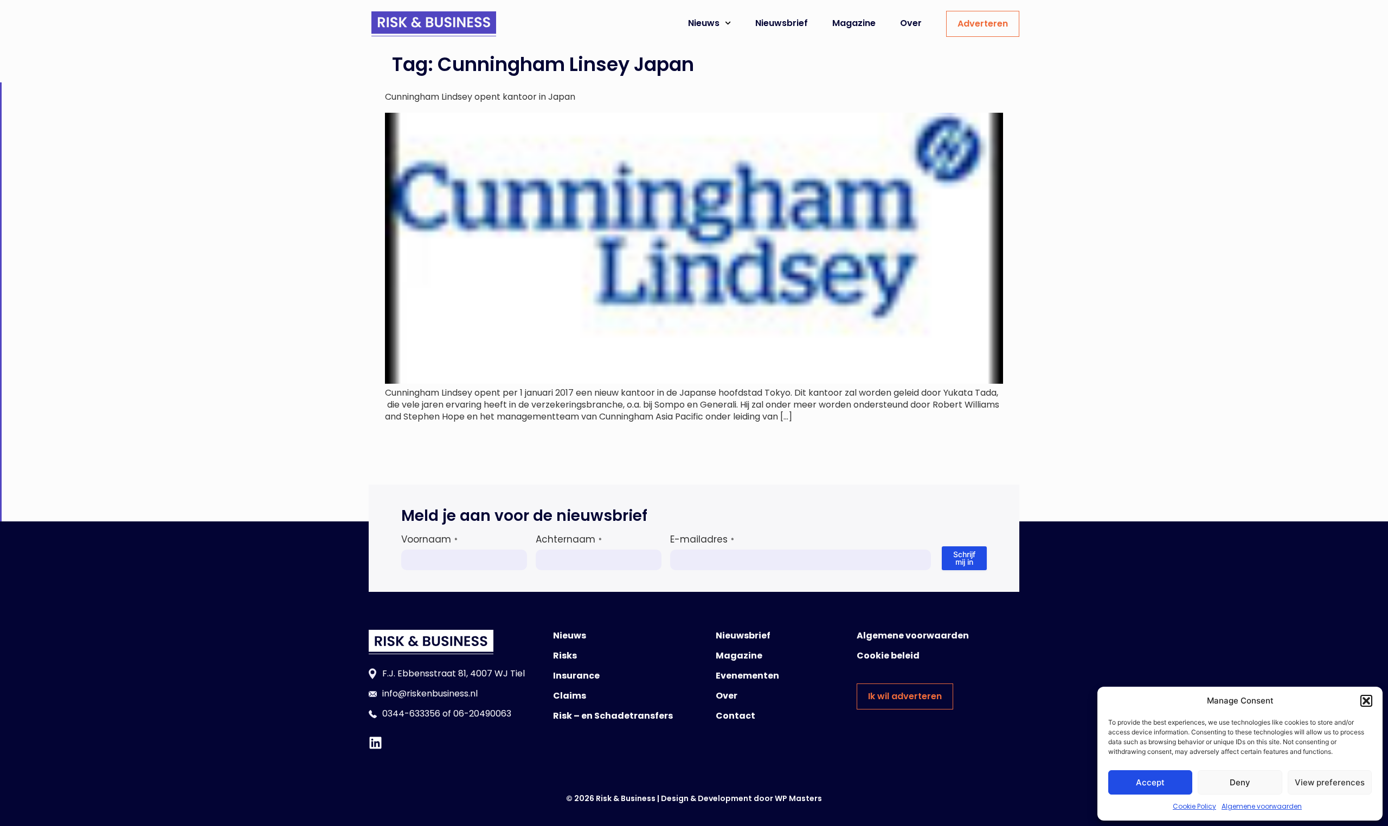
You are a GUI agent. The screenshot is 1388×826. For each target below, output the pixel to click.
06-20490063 (482, 713)
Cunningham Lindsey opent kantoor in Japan (480, 97)
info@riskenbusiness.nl (430, 693)
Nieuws (703, 23)
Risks (565, 655)
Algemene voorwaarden (1262, 806)
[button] (1366, 700)
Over (911, 23)
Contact (735, 715)
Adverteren (983, 23)
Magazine (854, 23)
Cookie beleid (888, 655)
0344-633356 (411, 713)
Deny (1240, 782)
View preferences (1330, 782)
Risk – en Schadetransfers (613, 715)
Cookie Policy (1194, 806)
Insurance (576, 675)
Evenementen (747, 675)
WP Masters (798, 798)
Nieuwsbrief (781, 23)
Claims (569, 695)
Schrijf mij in (964, 558)
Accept (1150, 782)
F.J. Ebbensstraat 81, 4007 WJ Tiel (453, 673)
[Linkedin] (375, 743)
